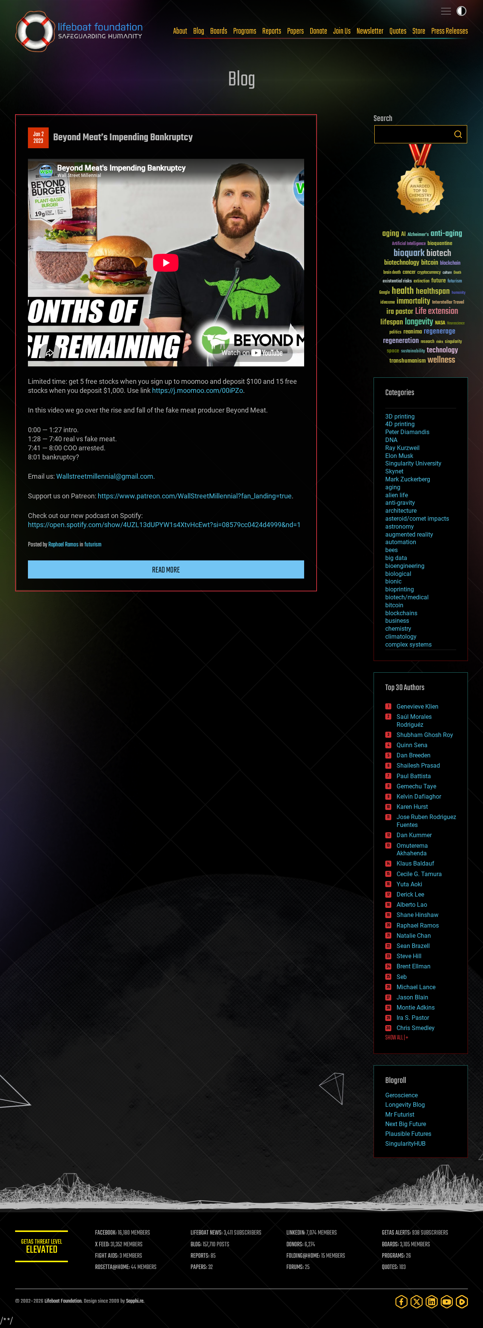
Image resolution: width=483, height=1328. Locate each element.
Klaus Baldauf (415, 863)
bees (391, 550)
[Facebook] (401, 1301)
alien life (396, 495)
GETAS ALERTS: (396, 1233)
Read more (166, 570)
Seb (402, 976)
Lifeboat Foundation (63, 1301)
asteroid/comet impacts (417, 518)
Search (458, 134)
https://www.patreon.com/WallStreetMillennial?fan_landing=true (195, 496)
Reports (271, 31)
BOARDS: (390, 1245)
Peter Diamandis (407, 432)
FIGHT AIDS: (106, 1256)
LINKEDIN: (295, 1233)
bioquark (409, 253)
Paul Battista (414, 776)
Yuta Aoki (409, 884)
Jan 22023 (38, 138)
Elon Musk (399, 455)
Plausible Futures (408, 1133)
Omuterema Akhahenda (412, 849)
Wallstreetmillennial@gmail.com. (105, 476)
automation (400, 542)
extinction (421, 281)
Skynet (394, 471)
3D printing (400, 416)
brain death (392, 272)
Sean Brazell (413, 945)
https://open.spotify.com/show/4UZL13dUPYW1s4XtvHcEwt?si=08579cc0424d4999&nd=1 (164, 525)
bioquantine (440, 243)
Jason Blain (412, 997)
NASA (440, 323)
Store (418, 31)
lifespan (391, 322)
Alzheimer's (418, 235)
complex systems (408, 644)
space (393, 351)
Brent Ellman (414, 966)
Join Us (342, 31)
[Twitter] (417, 1301)
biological (398, 573)
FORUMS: (295, 1267)
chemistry (398, 628)
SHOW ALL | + (396, 1038)
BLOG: (196, 1245)
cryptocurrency (429, 272)
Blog (198, 31)
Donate (318, 31)
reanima (412, 331)
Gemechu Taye (416, 786)
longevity (419, 322)
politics (395, 332)
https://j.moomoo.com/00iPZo (197, 390)
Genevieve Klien (417, 706)
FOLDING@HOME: (303, 1256)
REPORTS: (200, 1256)
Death (457, 273)
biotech (438, 253)
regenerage (439, 331)
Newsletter (370, 31)
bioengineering (405, 565)
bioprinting (399, 589)
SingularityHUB (405, 1143)
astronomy (399, 526)
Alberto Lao (412, 904)
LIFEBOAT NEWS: (207, 1233)
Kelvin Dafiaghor (419, 796)
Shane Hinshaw (417, 914)
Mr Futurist (399, 1114)
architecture (401, 510)
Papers (295, 31)
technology (442, 350)
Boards (218, 31)
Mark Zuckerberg (407, 479)
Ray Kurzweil (402, 447)
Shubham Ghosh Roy (425, 734)
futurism (93, 545)
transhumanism (407, 361)
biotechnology (401, 263)
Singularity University (413, 463)
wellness (441, 360)
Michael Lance (416, 987)
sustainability (413, 351)
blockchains (401, 613)
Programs (244, 31)
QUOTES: (390, 1267)
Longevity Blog (405, 1104)
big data (396, 558)
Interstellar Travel (448, 303)
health (403, 291)
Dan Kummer (414, 835)
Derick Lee (410, 894)
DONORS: (294, 1245)
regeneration (401, 341)
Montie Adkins (416, 1007)
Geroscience (401, 1095)
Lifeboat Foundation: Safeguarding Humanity (79, 31)
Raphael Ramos (63, 545)
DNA (391, 440)
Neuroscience (456, 324)
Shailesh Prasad (418, 765)
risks (439, 342)
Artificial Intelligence (409, 244)
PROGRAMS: (393, 1256)
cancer (409, 273)
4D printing (400, 424)
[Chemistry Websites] (421, 181)
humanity (459, 293)
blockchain (450, 264)
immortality (413, 301)
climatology (401, 636)
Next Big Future (405, 1124)
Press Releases (449, 31)
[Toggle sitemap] (446, 11)
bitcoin (429, 263)
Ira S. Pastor (413, 1017)
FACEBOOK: (106, 1233)
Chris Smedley (416, 1028)
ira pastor (399, 311)
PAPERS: (199, 1267)
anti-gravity (400, 502)
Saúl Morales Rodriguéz (414, 720)
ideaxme (387, 303)
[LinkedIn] (432, 1301)
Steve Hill (409, 956)
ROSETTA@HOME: (112, 1267)
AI (403, 234)
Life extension (436, 311)
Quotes (397, 31)
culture (447, 273)
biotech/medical (407, 597)
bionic (393, 581)
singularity (453, 342)
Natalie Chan (414, 935)
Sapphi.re (134, 1301)
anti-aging (446, 234)
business (397, 620)
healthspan (433, 291)
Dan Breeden (414, 755)
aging (390, 234)
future (438, 280)
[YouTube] (447, 1301)
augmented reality (409, 534)
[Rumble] (462, 1301)
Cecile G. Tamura (419, 874)
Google (384, 292)
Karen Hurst (412, 806)
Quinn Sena (412, 745)
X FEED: (102, 1245)
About (180, 31)
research (427, 342)
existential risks (397, 281)
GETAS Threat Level (41, 1247)
